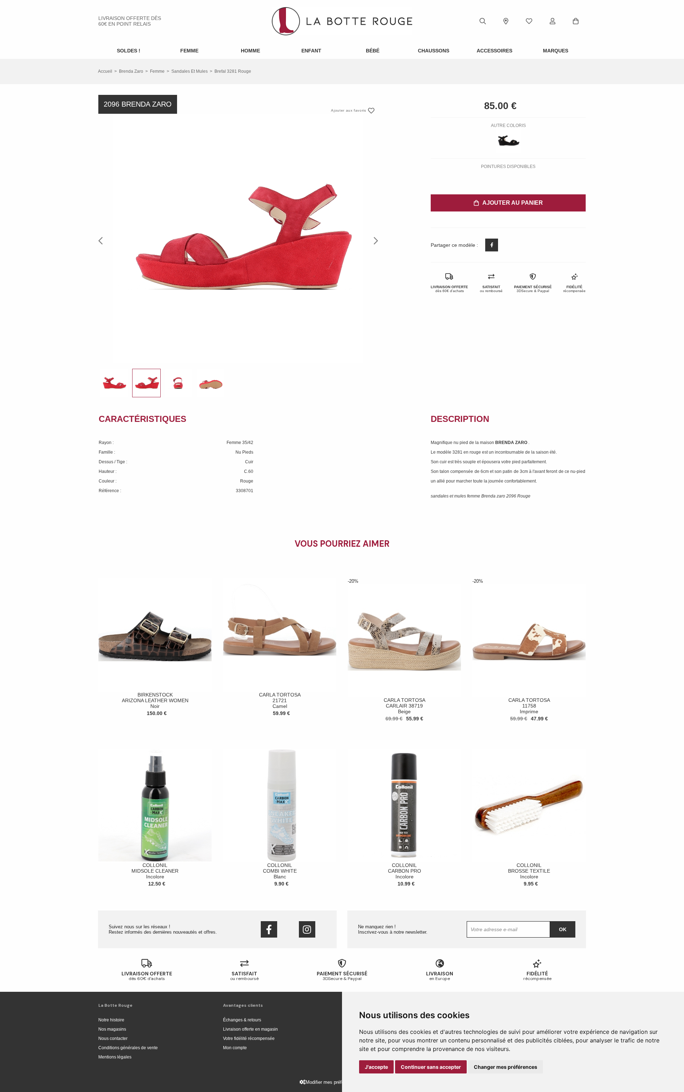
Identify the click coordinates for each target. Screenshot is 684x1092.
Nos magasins (112, 1029)
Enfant (311, 50)
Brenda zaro (131, 71)
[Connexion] (552, 21)
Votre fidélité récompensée (249, 1038)
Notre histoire (111, 1019)
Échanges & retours (242, 1019)
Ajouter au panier (512, 203)
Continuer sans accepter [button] (431, 1067)
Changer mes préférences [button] (505, 1067)
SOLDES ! (128, 50)
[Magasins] (505, 21)
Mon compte (235, 1047)
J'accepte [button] (376, 1067)
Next (373, 240)
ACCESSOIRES (494, 50)
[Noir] (508, 140)
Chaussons (433, 50)
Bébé (372, 50)
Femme (189, 50)
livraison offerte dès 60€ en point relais (129, 21)
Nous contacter (113, 1038)
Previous (102, 240)
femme (157, 71)
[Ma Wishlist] (529, 21)
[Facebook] (269, 929)
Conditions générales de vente (128, 1047)
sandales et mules (189, 71)
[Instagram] (307, 929)
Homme (250, 50)
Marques (555, 50)
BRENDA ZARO (511, 442)
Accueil (105, 71)
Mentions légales (114, 1057)
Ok (562, 929)
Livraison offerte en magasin (250, 1029)
